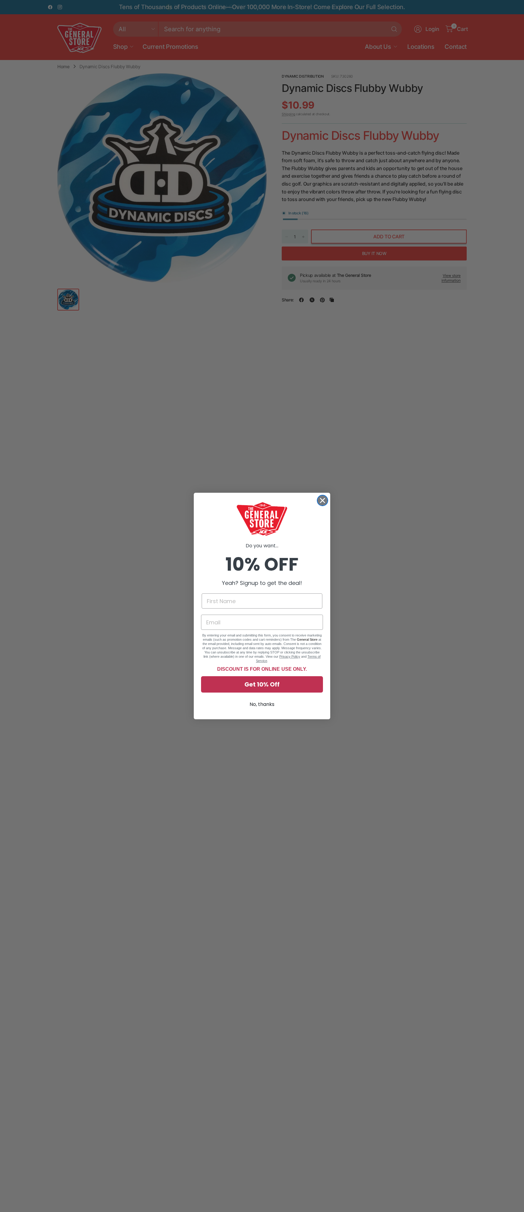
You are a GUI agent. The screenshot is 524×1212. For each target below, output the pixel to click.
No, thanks (262, 704)
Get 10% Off (262, 684)
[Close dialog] (322, 500)
